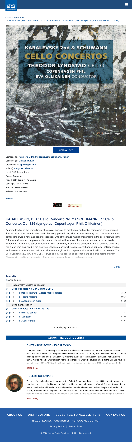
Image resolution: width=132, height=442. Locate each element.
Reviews (10, 198)
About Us (15, 414)
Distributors (39, 414)
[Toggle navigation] (126, 4)
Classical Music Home (15, 17)
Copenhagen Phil (27, 164)
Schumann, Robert (60, 157)
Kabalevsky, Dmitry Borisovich (34, 157)
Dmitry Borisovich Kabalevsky (49, 345)
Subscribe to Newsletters (79, 414)
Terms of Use (75, 426)
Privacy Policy (57, 426)
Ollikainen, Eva (26, 161)
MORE (117, 267)
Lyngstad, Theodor (23, 168)
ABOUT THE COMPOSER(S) (66, 337)
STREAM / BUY (66, 150)
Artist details (14, 280)
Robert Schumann (40, 376)
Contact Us (115, 414)
